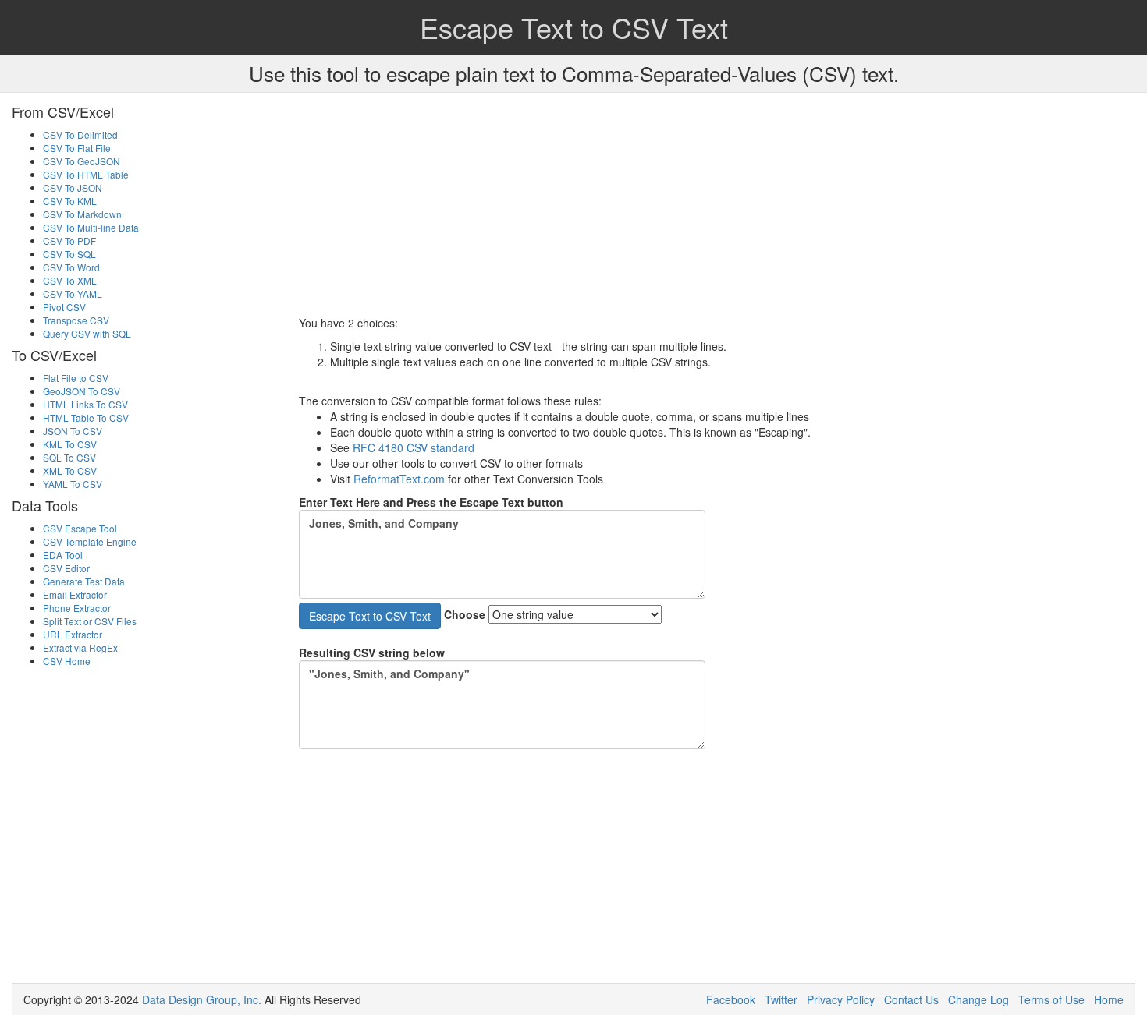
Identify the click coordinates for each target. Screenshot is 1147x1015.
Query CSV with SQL (87, 333)
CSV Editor (66, 568)
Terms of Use (1051, 999)
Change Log (978, 999)
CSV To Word (71, 267)
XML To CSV (70, 470)
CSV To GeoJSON (81, 161)
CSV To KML (70, 200)
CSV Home (67, 660)
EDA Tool (63, 554)
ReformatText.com (399, 478)
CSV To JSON (72, 187)
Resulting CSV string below (372, 652)
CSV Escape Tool (80, 528)
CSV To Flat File (77, 147)
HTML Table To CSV (86, 417)
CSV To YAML (72, 293)
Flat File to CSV (75, 377)
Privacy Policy (841, 999)
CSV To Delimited (80, 134)
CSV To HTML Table (86, 174)
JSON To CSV (72, 430)
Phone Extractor (77, 607)
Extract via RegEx (80, 647)
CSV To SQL (69, 253)
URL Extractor (72, 634)
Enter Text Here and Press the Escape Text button (431, 502)
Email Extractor (75, 594)
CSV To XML (70, 280)
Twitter (781, 999)
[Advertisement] (717, 206)
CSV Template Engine (90, 541)
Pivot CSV (64, 306)
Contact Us (911, 999)
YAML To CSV (72, 483)
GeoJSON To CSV (81, 391)
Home (1109, 999)
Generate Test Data (84, 581)
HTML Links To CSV (85, 404)
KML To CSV (70, 444)
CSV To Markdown (82, 214)
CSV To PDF (69, 240)
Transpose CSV (76, 320)
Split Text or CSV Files (90, 621)
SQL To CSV (69, 457)
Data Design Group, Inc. (201, 999)
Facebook (730, 999)
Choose (464, 614)
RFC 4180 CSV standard (413, 447)
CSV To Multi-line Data (91, 227)
